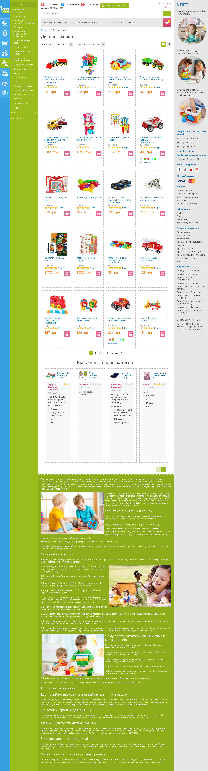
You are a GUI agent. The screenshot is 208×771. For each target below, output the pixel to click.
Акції (60, 22)
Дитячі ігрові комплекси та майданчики (19, 34)
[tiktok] (185, 169)
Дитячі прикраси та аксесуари (22, 10)
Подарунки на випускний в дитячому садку (189, 302)
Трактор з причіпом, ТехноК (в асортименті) (151, 78)
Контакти (130, 22)
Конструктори (20, 69)
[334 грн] (109, 339)
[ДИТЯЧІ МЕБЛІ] (5, 43)
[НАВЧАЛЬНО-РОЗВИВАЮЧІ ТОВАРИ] (5, 73)
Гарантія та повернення (188, 194)
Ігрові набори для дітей (21, 41)
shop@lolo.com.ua (185, 151)
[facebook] (179, 169)
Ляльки (16, 73)
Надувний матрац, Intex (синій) (127, 375)
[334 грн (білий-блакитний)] (151, 158)
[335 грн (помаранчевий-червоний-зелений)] (145, 158)
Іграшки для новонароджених (21, 59)
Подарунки (49, 22)
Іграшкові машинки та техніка (23, 52)
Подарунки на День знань (189, 292)
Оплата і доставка (186, 190)
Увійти (167, 6)
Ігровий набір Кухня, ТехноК (86, 259)
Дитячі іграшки (20, 4)
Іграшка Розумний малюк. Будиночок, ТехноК (88, 78)
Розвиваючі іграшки (22, 86)
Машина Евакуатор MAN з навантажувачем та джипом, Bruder (56, 139)
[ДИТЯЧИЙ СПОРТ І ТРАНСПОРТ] (5, 53)
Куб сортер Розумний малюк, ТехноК (86, 319)
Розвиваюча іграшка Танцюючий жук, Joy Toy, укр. (120, 79)
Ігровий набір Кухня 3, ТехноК (118, 138)
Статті (104, 22)
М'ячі (15, 81)
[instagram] (196, 169)
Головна (45, 30)
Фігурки (17, 107)
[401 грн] (141, 158)
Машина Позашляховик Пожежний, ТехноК (119, 319)
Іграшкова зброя (21, 47)
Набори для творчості (24, 94)
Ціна (13, 112)
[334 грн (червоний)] (148, 158)
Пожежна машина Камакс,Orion (148, 259)
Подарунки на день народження (186, 278)
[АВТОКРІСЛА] (5, 33)
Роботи (17, 98)
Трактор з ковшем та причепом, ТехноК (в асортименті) (54, 79)
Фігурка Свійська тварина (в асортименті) (95, 375)
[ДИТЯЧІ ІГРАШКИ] (5, 63)
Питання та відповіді (187, 203)
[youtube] (191, 169)
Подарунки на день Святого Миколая (190, 287)
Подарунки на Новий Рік (188, 283)
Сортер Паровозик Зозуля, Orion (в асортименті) (53, 320)
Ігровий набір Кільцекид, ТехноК (63, 375)
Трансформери (20, 103)
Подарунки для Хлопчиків (189, 270)
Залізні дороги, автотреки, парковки (23, 21)
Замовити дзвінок (116, 5)
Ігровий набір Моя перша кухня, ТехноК (88, 138)
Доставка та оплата (88, 22)
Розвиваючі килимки (23, 90)
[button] (163, 469)
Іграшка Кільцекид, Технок (149, 319)
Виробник (16, 118)
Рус (193, 319)
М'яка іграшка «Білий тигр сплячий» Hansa (152, 198)
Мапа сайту (182, 219)
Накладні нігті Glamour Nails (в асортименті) (159, 375)
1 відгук (61, 87)
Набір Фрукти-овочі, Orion (88, 197)
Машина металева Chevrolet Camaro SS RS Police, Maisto (119, 200)
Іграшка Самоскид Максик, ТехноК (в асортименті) (117, 260)
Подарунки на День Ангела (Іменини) (190, 296)
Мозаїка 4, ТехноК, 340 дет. (55, 198)
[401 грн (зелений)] (155, 158)
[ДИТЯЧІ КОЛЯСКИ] (5, 23)
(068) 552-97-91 (71, 4)
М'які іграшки (19, 77)
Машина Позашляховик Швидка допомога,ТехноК (151, 139)
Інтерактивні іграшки (23, 64)
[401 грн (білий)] (116, 339)
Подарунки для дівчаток (188, 274)
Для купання (19, 16)
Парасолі (17, 27)
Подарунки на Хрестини (188, 307)
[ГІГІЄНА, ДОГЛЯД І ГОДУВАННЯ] (5, 83)
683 (116, 352)
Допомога (116, 22)
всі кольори (145, 162)
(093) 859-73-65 (91, 4)
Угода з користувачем (187, 197)
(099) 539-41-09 (51, 4)
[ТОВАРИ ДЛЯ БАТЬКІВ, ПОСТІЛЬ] (5, 93)
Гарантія (69, 22)
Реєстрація (165, 3)
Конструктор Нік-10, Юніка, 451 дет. (54, 259)
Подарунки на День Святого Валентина (190, 311)
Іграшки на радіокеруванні (189, 242)
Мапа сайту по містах (187, 222)
